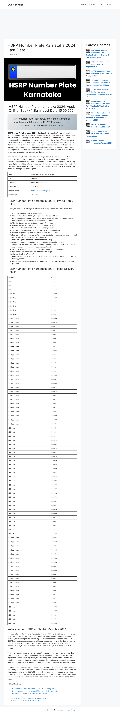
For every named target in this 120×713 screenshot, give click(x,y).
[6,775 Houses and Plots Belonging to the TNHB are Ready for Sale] (88, 72)
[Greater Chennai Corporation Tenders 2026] (88, 142)
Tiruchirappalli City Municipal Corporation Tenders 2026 (97, 133)
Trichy (101, 5)
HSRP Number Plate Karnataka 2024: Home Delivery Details (35, 691)
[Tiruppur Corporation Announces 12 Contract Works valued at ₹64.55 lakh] (88, 81)
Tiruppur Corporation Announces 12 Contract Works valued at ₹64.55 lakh (98, 82)
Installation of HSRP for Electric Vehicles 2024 (29, 693)
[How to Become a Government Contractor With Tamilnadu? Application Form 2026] (88, 102)
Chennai (83, 5)
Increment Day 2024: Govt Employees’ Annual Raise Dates (28, 698)
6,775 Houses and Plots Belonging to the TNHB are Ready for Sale (99, 73)
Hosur (109, 5)
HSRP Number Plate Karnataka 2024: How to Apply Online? (34, 689)
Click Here (34, 195)
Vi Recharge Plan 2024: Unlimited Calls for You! (24, 700)
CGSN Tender (15, 4)
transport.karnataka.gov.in (41, 191)
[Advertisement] (60, 23)
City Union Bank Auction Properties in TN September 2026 (98, 64)
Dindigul (92, 5)
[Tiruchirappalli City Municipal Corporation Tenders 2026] (88, 132)
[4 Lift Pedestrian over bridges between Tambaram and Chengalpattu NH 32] (88, 91)
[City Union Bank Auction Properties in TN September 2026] (88, 63)
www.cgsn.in (60, 710)
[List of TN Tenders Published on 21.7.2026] (88, 125)
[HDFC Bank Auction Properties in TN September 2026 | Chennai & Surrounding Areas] (88, 51)
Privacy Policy (70, 710)
